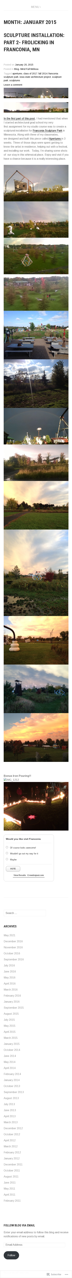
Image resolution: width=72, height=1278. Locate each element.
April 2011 (9, 1194)
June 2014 (10, 1056)
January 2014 (12, 1080)
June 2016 (10, 971)
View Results (20, 875)
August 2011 (11, 1176)
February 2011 (12, 1200)
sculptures (14, 80)
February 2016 (12, 995)
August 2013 (11, 1098)
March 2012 (11, 1146)
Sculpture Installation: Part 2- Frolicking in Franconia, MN (34, 42)
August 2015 (11, 1013)
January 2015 (12, 1043)
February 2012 (12, 1152)
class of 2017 (30, 73)
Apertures (55, 138)
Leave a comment (13, 85)
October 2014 (12, 1049)
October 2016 (12, 953)
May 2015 (9, 1025)
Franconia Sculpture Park (47, 130)
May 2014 (9, 1062)
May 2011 (9, 1188)
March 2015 (11, 1037)
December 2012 (13, 1128)
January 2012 (12, 1158)
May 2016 (9, 977)
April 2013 (10, 1116)
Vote (13, 869)
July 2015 (9, 1019)
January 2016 (12, 1001)
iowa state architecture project (35, 77)
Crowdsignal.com (35, 875)
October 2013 (12, 1086)
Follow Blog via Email (19, 1225)
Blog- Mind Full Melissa (26, 69)
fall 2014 (43, 73)
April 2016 (10, 983)
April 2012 (10, 1140)
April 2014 (10, 1068)
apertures (17, 73)
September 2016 (14, 959)
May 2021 (9, 935)
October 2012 (12, 1134)
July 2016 (9, 965)
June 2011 (10, 1182)
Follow (11, 1255)
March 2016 (11, 989)
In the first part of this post (19, 118)
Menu (35, 7)
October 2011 (12, 1170)
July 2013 (9, 1104)
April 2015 (10, 1031)
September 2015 (14, 1007)
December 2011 (13, 1164)
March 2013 (11, 1122)
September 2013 (14, 1092)
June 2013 (10, 1110)
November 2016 (13, 947)
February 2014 (12, 1074)
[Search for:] (25, 913)
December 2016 (13, 941)
